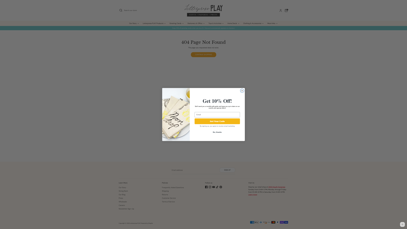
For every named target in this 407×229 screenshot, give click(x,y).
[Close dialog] (242, 91)
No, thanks (217, 132)
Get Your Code (217, 121)
